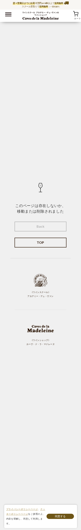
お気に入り (70, 13)
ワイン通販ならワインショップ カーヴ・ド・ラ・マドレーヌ (41, 15)
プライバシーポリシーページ (22, 509)
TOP (40, 242)
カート (75, 13)
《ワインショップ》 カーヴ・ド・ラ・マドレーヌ (40, 342)
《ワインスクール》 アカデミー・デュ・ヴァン (40, 294)
